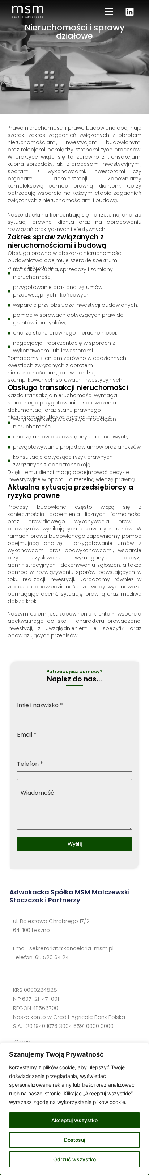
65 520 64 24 (52, 957)
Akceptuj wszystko (74, 1120)
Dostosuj (74, 1140)
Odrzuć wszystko (74, 1159)
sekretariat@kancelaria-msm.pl (71, 948)
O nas (22, 1041)
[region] (74, 1108)
